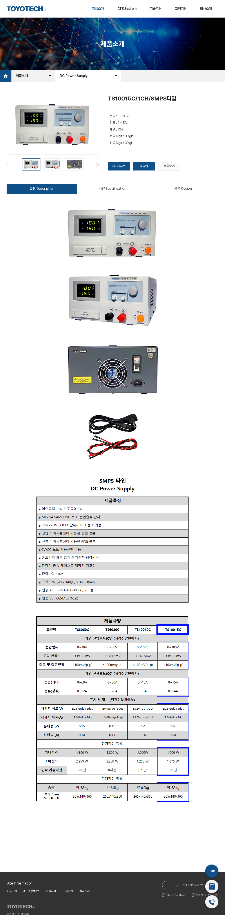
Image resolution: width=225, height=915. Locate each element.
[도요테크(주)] (26, 8)
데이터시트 (119, 166)
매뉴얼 (144, 166)
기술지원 (156, 9)
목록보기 (169, 166)
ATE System (127, 9)
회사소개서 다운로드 (193, 885)
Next (97, 164)
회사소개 (206, 9)
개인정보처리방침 (175, 895)
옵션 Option (183, 189)
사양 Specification (112, 189)
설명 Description (42, 189)
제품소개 (98, 9)
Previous (8, 164)
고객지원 (181, 9)
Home (5, 76)
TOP (212, 871)
